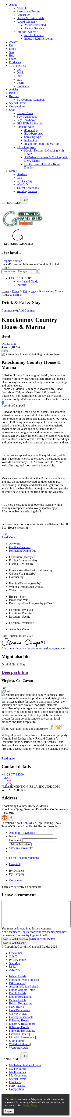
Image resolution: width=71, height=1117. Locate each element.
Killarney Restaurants (22, 1023)
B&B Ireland (17, 983)
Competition (16, 1089)
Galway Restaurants (21, 1017)
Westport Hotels (18, 1047)
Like (13, 343)
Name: (13, 836)
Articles (13, 89)
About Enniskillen (25, 823)
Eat (11, 45)
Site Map (14, 963)
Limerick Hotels (18, 1034)
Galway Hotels (18, 1013)
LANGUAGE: (11, 202)
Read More (8, 537)
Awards (13, 42)
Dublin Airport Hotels (22, 989)
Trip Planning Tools (49, 823)
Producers (15, 62)
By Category (16, 874)
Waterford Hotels (19, 1044)
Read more (8, 758)
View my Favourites (21, 848)
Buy (11, 55)
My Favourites (18, 1068)
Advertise (15, 970)
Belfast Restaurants (20, 1003)
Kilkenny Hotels (19, 1027)
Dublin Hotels (17, 993)
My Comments (18, 1075)
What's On (23, 184)
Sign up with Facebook (15, 939)
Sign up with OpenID (14, 943)
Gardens (22, 174)
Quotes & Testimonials (30, 18)
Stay (11, 52)
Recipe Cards (25, 113)
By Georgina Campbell (30, 99)
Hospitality (15, 864)
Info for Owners (27, 31)
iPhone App (31, 130)
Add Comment (27, 310)
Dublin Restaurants (20, 996)
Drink (12, 48)
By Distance (16, 870)
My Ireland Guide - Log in (25, 1065)
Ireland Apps (25, 126)
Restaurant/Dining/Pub (22, 550)
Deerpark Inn (15, 672)
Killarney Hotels (19, 1020)
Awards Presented (35, 25)
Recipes (14, 96)
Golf (19, 177)
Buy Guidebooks (27, 116)
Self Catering (24, 181)
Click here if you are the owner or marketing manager (34, 648)
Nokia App (30, 140)
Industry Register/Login (38, 38)
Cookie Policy (30, 1105)
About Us (22, 8)
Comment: (15, 840)
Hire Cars (15, 1082)
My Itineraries (17, 1072)
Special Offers (17, 103)
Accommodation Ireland (23, 986)
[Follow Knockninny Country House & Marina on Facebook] (4, 783)
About (13, 4)
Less (4, 534)
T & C (13, 956)
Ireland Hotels (17, 976)
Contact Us (23, 14)
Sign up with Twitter (42, 938)
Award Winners (27, 21)
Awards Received (34, 28)
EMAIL (6, 777)
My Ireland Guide (27, 281)
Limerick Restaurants (21, 1037)
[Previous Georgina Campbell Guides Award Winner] (52, 727)
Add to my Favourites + (23, 832)
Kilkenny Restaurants (22, 1030)
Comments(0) (10, 310)
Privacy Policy (18, 959)
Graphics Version (12, 261)
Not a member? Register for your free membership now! (35, 931)
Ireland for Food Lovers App (41, 143)
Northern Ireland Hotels (23, 979)
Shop (12, 109)
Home (5, 291)
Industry (22, 284)
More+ (13, 170)
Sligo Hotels (16, 1040)
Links (12, 966)
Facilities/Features (19, 547)
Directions (8, 823)
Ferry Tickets (17, 1085)
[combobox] (24, 200)
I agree (8, 1111)
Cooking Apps (26, 147)
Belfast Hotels (17, 1000)
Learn (12, 58)
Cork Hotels (16, 1006)
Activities (14, 543)
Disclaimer (15, 953)
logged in (22, 928)
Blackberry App (33, 133)
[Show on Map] (5, 819)
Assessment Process (29, 11)
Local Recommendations (24, 857)
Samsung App (32, 137)
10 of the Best (17, 65)
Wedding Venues (27, 191)
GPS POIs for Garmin (30, 123)
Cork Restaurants (19, 1010)
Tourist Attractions (28, 187)
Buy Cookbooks (26, 120)
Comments (15, 880)
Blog (12, 92)
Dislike (6, 343)
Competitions (17, 106)
